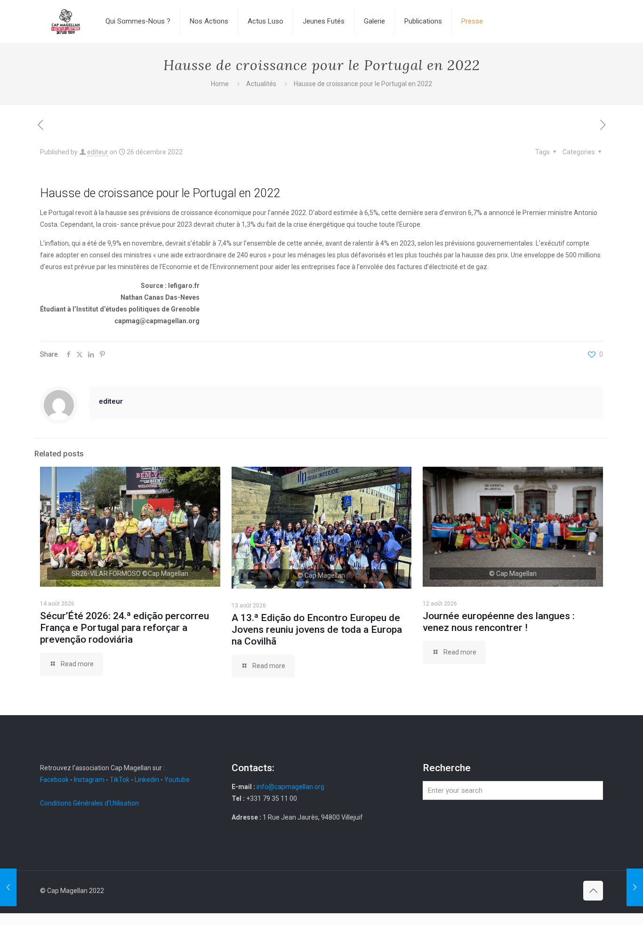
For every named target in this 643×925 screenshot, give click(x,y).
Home (220, 84)
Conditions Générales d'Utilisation (89, 803)
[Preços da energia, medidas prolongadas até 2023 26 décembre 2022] (635, 887)
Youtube (177, 779)
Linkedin (147, 779)
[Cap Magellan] (65, 21)
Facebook (55, 779)
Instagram (89, 779)
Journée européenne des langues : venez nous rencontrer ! (499, 621)
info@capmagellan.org (290, 786)
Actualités (261, 84)
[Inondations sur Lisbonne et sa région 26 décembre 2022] (8, 887)
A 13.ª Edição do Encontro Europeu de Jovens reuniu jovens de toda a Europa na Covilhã (317, 629)
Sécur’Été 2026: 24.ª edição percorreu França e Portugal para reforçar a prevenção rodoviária (124, 627)
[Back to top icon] (593, 891)
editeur (97, 152)
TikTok (119, 779)
